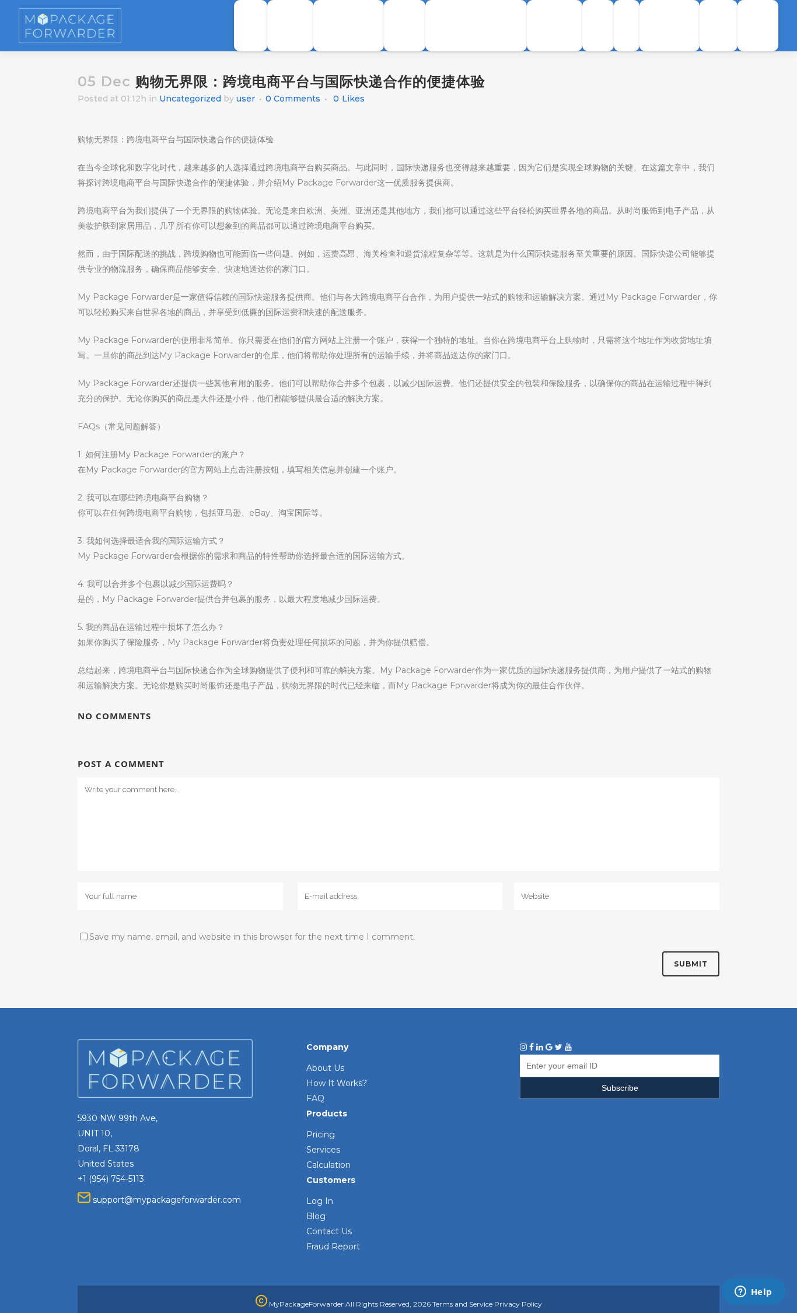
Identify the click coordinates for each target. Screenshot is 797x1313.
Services (323, 1149)
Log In (319, 1201)
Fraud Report (333, 1246)
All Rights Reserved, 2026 (388, 1304)
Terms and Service (462, 1304)
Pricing (320, 1134)
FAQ (315, 1098)
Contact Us (329, 1231)
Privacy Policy (518, 1304)
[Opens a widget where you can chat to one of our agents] (753, 1292)
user (245, 98)
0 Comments (292, 98)
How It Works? (336, 1083)
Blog (316, 1216)
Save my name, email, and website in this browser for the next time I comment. (252, 937)
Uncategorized (190, 98)
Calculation (328, 1165)
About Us (325, 1068)
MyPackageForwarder (305, 1304)
